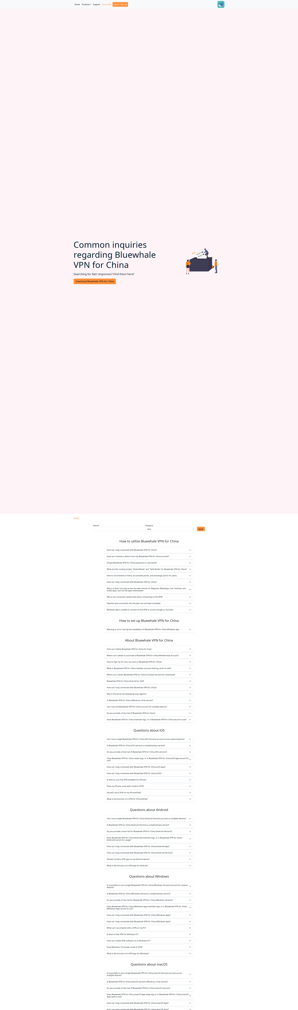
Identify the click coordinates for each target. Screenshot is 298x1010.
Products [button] (86, 4)
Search (96, 525)
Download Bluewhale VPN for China (95, 281)
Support (96, 4)
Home (77, 4)
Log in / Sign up (120, 4)
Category (149, 525)
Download (106, 4)
